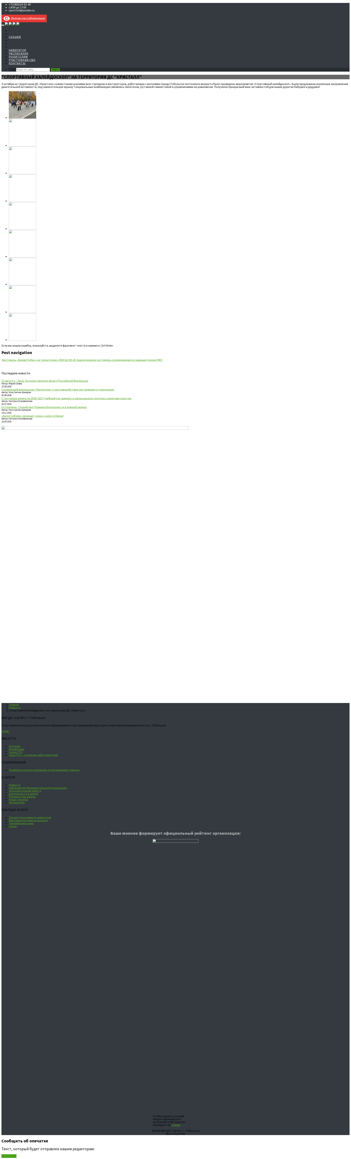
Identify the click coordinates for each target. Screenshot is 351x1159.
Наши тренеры (18, 799)
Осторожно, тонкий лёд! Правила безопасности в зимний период (44, 407)
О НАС (5, 731)
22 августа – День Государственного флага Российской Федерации (44, 381)
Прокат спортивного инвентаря (30, 817)
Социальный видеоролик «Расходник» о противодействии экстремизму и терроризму (57, 389)
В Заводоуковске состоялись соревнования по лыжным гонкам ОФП (118, 360)
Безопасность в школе (23, 793)
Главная (14, 704)
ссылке (175, 1125)
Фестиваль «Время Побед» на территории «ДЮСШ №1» (37, 360)
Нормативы (16, 749)
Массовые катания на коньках (28, 820)
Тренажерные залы (21, 823)
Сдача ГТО (15, 752)
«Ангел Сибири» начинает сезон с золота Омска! (32, 416)
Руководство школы (22, 796)
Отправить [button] (8, 1156)
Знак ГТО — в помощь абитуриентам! (33, 755)
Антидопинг (17, 802)
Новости (14, 707)
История (14, 746)
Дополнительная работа (25, 791)
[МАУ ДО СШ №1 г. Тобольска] (12, 24)
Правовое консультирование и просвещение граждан (44, 770)
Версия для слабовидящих (27, 18)
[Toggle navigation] (2, 25)
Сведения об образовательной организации (38, 788)
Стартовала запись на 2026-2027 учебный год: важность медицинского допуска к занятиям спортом (66, 398)
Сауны (13, 826)
